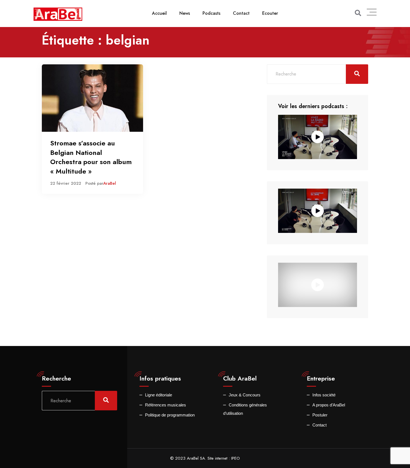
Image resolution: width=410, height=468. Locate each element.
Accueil (159, 13)
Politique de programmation (170, 415)
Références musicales (165, 405)
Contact (241, 13)
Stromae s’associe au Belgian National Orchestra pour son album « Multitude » (91, 157)
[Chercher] (358, 13)
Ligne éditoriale (158, 395)
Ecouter (270, 13)
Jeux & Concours (245, 395)
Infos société (324, 395)
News (184, 13)
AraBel (109, 183)
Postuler (319, 415)
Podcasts (211, 13)
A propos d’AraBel (328, 405)
